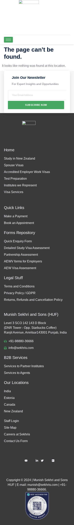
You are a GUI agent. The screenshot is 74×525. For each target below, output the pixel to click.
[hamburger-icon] (8, 40)
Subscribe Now (36, 105)
